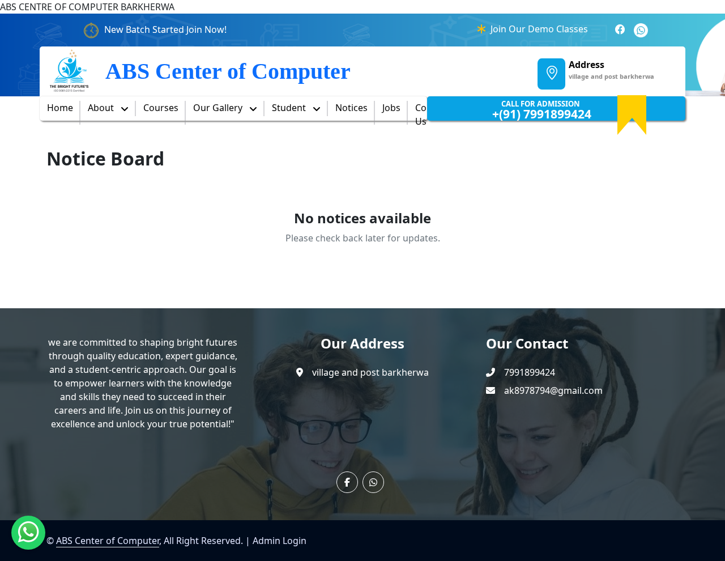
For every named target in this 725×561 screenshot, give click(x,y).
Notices (351, 107)
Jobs (391, 107)
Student (290, 107)
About (102, 107)
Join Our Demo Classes (539, 29)
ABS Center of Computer (107, 540)
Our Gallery (219, 107)
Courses (160, 107)
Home (60, 107)
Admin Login (279, 540)
